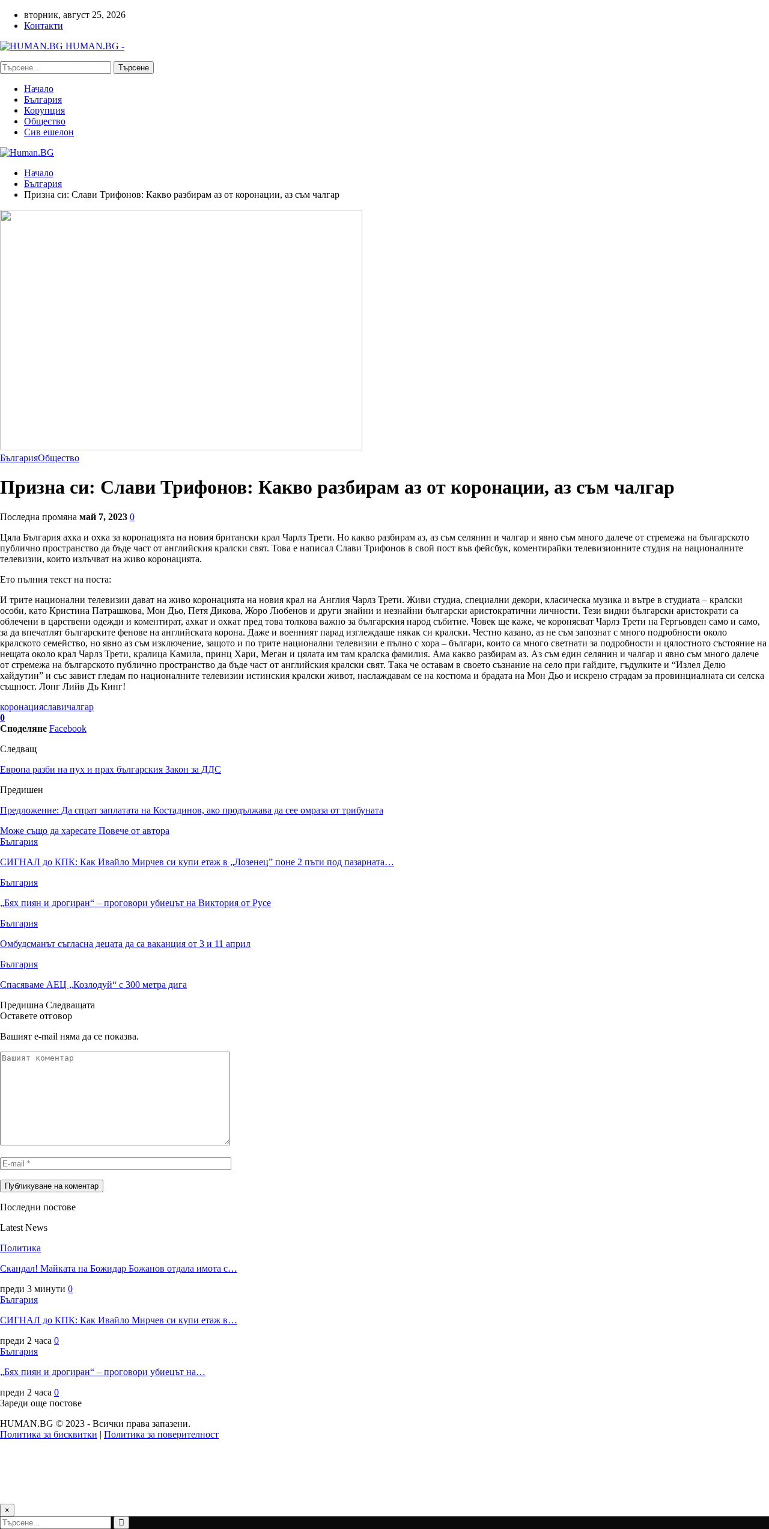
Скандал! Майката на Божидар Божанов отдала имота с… (118, 1268)
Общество (44, 121)
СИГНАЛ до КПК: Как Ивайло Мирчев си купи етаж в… (118, 1320)
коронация (21, 707)
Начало (38, 89)
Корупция (44, 110)
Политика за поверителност (161, 1434)
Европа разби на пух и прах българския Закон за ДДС (110, 769)
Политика (20, 1248)
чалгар (80, 707)
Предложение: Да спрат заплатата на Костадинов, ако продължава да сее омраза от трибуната (191, 810)
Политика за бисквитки (48, 1434)
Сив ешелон (49, 132)
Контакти (43, 25)
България (43, 99)
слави (55, 707)
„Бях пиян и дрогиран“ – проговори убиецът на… (102, 1372)
